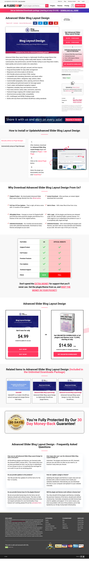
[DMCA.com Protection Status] (9, 547)
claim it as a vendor (70, 90)
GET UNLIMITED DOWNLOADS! (67, 354)
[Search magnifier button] (46, 5)
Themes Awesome (77, 100)
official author (36, 198)
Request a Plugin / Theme (50, 528)
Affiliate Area (65, 528)
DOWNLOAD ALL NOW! (69, 10)
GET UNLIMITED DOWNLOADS (72, 64)
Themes (47, 522)
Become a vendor (49, 529)
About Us (60, 1)
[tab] (13, 140)
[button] (35, 23)
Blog (65, 1)
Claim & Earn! (76, 87)
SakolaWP (18, 392)
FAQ (79, 1)
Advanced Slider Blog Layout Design (26, 23)
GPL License (80, 526)
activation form (36, 503)
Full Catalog (47, 524)
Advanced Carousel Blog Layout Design (70, 392)
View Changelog (21, 1)
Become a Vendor (72, 1)
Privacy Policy (81, 522)
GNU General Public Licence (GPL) (18, 521)
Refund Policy (81, 524)
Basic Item (75, 99)
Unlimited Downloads (49, 526)
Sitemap (79, 529)
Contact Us (65, 526)
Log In (83, 1)
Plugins (80, 99)
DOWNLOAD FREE (80, 5)
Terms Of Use (80, 520)
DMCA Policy (80, 528)
